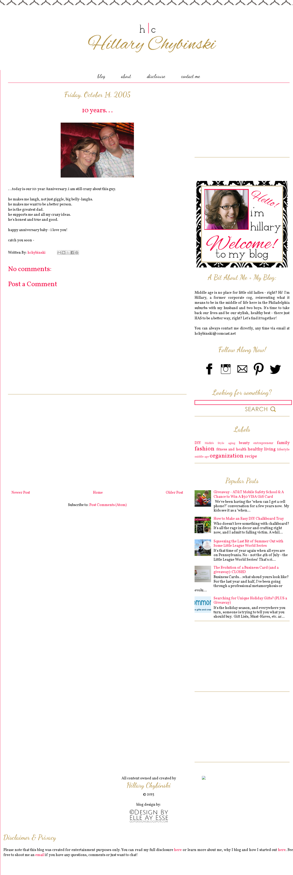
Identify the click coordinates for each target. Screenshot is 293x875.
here (178, 850)
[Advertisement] (97, 441)
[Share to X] (68, 252)
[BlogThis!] (63, 252)
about (126, 76)
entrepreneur (263, 443)
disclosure (156, 76)
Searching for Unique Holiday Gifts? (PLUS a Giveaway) (250, 600)
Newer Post (20, 492)
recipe (251, 456)
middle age (202, 457)
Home (98, 492)
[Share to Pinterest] (76, 252)
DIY (198, 443)
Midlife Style (214, 443)
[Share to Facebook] (72, 252)
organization (227, 456)
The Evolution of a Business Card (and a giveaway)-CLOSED (246, 570)
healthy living (262, 449)
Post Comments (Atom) (108, 505)
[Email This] (59, 252)
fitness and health (231, 449)
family (283, 443)
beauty (244, 443)
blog (101, 76)
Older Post (174, 492)
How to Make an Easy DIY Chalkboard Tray (249, 518)
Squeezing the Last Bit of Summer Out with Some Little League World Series (248, 543)
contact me (190, 76)
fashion (204, 449)
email (39, 855)
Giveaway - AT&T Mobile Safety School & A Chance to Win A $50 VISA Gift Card (249, 494)
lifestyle (283, 449)
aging (231, 443)
